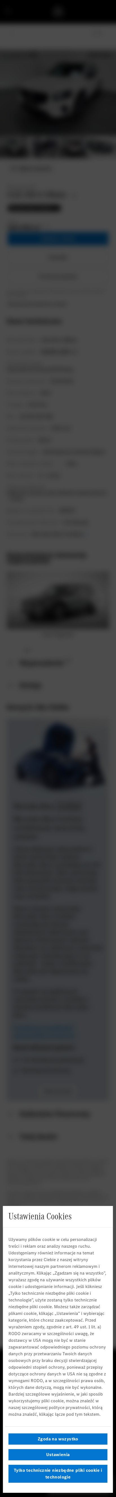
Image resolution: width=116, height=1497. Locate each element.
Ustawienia (58, 1455)
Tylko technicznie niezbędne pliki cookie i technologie (58, 1473)
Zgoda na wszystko (58, 1439)
